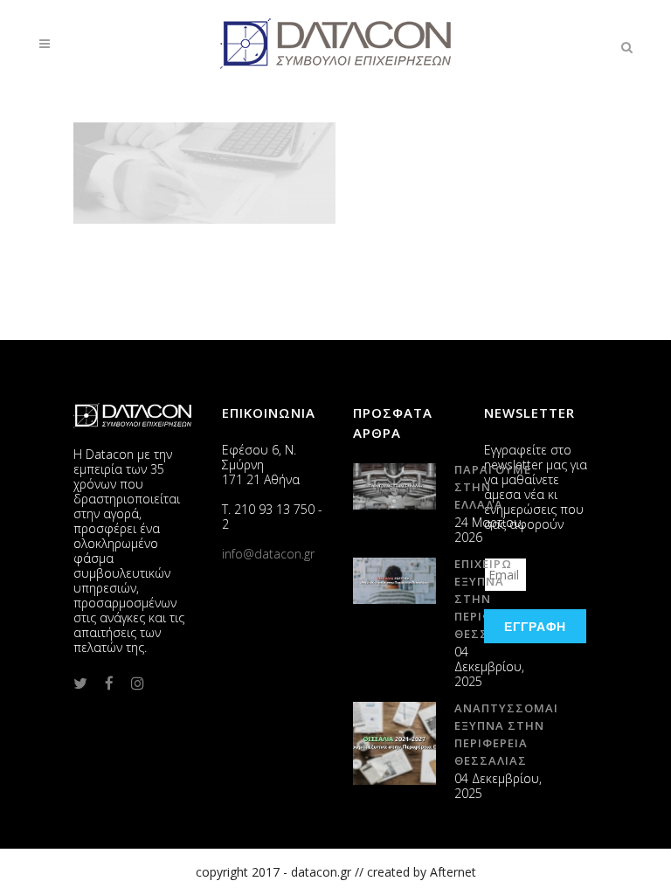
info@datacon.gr (268, 553)
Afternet (453, 872)
